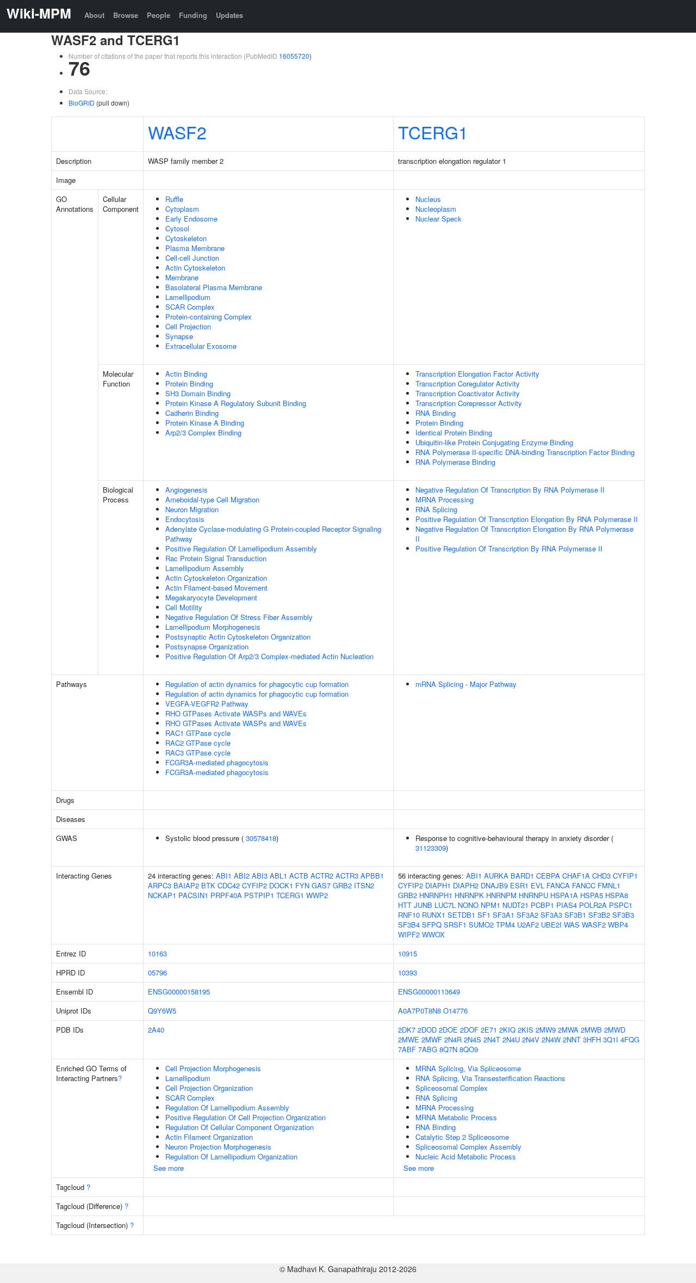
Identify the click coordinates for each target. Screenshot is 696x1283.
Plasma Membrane (195, 248)
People (158, 15)
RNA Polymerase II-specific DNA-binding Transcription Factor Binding (525, 452)
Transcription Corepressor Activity (468, 403)
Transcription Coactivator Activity (467, 393)
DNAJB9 (494, 885)
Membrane (181, 277)
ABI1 (224, 875)
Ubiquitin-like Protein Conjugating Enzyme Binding (494, 442)
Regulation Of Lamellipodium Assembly (227, 1107)
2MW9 (546, 1029)
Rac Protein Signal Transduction (215, 558)
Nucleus (428, 199)
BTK (208, 885)
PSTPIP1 (259, 895)
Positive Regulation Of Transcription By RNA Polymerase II (508, 548)
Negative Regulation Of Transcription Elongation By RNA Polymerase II (524, 534)
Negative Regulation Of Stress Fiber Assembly (239, 617)
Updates (229, 15)
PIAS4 (566, 905)
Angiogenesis (186, 489)
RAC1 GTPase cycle (198, 733)
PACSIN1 (193, 895)
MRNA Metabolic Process (456, 1117)
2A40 (156, 1029)
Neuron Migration (192, 509)
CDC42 (228, 885)
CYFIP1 (625, 875)
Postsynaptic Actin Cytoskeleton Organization (237, 636)
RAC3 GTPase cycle (198, 752)
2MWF (431, 1039)
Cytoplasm (182, 209)
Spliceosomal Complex (451, 1088)
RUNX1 (433, 915)
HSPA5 (591, 895)
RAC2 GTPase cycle (198, 743)
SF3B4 (409, 924)
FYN (302, 885)
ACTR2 (321, 875)
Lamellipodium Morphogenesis (212, 627)
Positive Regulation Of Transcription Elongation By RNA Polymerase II (526, 519)
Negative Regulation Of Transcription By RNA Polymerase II (510, 489)
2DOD (427, 1029)
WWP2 (317, 895)
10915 (407, 953)
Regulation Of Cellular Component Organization (239, 1127)
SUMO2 (481, 924)
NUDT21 (515, 905)
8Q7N (448, 1049)
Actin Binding (186, 374)
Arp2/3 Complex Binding (203, 432)
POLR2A (593, 905)
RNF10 (409, 915)
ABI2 (242, 875)
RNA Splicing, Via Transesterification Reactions (490, 1078)
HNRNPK (469, 895)
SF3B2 (599, 915)
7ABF (407, 1049)
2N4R (453, 1039)
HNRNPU (533, 895)
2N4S (472, 1039)
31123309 (430, 848)
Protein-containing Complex (208, 316)
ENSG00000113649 (429, 991)
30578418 (261, 838)
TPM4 (505, 924)
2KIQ (507, 1029)
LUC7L (445, 905)
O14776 (455, 1010)
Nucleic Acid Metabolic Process (465, 1156)
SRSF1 (455, 924)
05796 (157, 972)
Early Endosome (191, 218)
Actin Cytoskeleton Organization (216, 578)
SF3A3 (551, 915)
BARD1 (522, 875)
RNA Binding (435, 413)
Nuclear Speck (438, 218)
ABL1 (278, 875)
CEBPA (548, 875)
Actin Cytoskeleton (195, 267)
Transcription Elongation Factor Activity (477, 374)
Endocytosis (184, 519)
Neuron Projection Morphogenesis (218, 1146)
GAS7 (321, 885)
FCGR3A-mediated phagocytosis (217, 762)
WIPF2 (409, 934)
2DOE (448, 1029)
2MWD (614, 1029)
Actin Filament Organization (209, 1137)
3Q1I (610, 1039)
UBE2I (551, 924)
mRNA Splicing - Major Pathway (466, 684)
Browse (125, 15)
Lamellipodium (187, 297)
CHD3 (601, 875)
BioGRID (82, 102)
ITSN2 (364, 885)
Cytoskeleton (186, 238)
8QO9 (468, 1049)
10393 (407, 972)
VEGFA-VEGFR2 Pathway (206, 703)
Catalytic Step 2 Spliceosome (462, 1137)
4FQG (629, 1039)
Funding (193, 15)
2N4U (511, 1039)
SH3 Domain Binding (198, 393)
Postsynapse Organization (206, 646)
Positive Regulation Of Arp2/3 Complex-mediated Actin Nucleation (269, 656)
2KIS (525, 1029)
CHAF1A (576, 875)
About (94, 15)
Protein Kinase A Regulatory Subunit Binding (235, 403)
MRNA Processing (444, 499)
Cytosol (177, 228)
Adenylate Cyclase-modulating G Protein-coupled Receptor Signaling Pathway (273, 534)
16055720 (294, 55)
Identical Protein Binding (453, 432)
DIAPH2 (465, 885)
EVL (537, 885)
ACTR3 (346, 875)
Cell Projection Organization (209, 1088)
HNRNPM (501, 895)
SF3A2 (527, 915)
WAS (572, 924)
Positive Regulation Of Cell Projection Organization (245, 1117)
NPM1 (490, 905)
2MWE (408, 1039)
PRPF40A (226, 895)
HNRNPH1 (435, 895)
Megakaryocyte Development (211, 597)
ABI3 (260, 875)
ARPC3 (159, 885)
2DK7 (406, 1029)
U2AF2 (528, 924)
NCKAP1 (162, 895)
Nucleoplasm (435, 209)
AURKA (496, 875)
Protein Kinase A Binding (204, 423)
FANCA (558, 885)
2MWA (568, 1029)
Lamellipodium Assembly (204, 568)
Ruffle (174, 199)
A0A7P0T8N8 (419, 1010)
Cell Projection (188, 326)
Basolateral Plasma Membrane (213, 287)
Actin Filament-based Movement (216, 587)
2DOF (469, 1029)
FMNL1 (609, 885)
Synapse (179, 336)
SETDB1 (461, 915)
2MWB (591, 1029)
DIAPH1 (438, 885)
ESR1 (519, 885)
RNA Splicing (436, 509)
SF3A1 (503, 915)
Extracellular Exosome (201, 346)
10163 (157, 953)
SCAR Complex (190, 307)
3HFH (592, 1039)
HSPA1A (564, 895)
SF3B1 (575, 915)
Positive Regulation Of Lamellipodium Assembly (241, 548)
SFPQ (432, 924)
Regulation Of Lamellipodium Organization (231, 1156)
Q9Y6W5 (162, 1010)
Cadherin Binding (192, 413)
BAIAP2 (186, 885)
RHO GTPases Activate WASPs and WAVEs (236, 713)
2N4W (551, 1039)
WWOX (433, 934)
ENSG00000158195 (179, 991)
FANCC (583, 885)
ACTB (298, 875)
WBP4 (618, 924)
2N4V (530, 1039)
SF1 (483, 915)
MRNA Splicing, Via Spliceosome (468, 1068)
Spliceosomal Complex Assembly (468, 1146)
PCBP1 (542, 905)
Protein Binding (189, 383)
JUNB (423, 905)
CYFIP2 (254, 885)
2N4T (491, 1039)
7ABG (427, 1049)
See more (168, 1168)
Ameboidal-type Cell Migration (212, 499)
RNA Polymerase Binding (455, 462)
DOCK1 (281, 885)
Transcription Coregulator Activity (467, 383)
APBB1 (372, 875)
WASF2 (177, 131)
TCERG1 (433, 131)
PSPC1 (620, 905)
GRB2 (342, 885)
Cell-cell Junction (192, 258)
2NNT (572, 1039)
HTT (405, 905)
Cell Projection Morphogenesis (213, 1068)
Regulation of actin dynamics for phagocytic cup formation (257, 684)
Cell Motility (183, 607)
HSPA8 (616, 895)
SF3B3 (623, 915)
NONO (468, 905)
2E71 (489, 1029)
